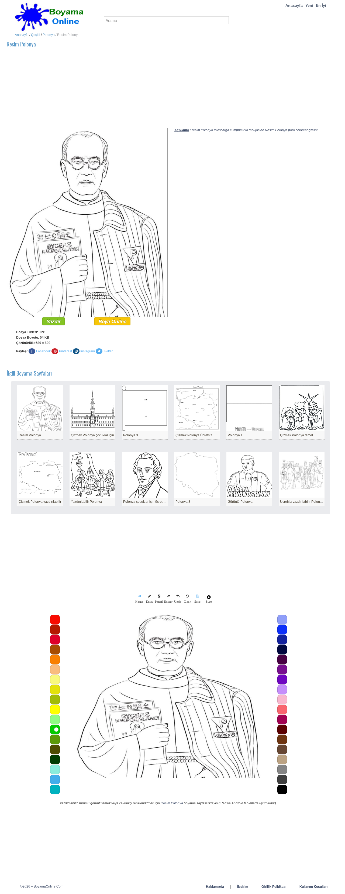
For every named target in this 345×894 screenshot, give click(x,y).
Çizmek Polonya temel (296, 435)
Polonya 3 (130, 435)
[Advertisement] (168, 90)
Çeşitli (35, 35)
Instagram (87, 351)
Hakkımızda (215, 887)
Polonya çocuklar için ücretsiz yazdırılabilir (154, 502)
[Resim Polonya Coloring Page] (87, 222)
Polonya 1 (235, 435)
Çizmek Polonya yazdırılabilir (40, 502)
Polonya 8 (182, 502)
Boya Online (112, 321)
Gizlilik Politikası (273, 887)
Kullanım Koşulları (313, 887)
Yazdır (53, 321)
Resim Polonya (30, 435)
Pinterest (65, 351)
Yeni (309, 5)
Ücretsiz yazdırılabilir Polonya (301, 502)
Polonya (49, 35)
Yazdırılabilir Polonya (86, 502)
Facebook (43, 351)
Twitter (108, 351)
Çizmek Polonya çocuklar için (92, 435)
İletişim (242, 887)
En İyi (321, 5)
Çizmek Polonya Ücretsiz (193, 435)
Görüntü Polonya (240, 502)
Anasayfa (294, 5)
